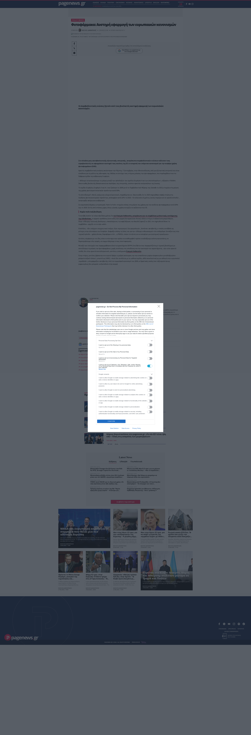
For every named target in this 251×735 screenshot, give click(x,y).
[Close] (159, 307)
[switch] (149, 345)
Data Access (125, 428)
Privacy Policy (136, 428)
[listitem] (125, 341)
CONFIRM (111, 421)
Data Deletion (114, 428)
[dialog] (125, 367)
